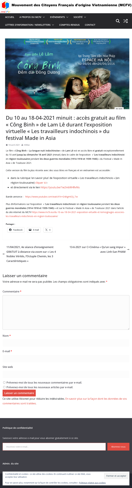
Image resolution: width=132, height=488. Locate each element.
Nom (7, 335)
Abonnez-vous (118, 446)
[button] (43, 17)
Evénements (57, 17)
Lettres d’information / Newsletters (28, 24)
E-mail (7, 351)
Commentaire (12, 291)
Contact (90, 24)
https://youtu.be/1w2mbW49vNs (60, 187)
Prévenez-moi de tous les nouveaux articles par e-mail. (39, 387)
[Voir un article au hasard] (125, 21)
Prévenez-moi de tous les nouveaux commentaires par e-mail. (44, 382)
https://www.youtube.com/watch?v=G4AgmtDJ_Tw (51, 196)
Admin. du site (11, 463)
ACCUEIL (9, 17)
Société (78, 17)
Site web (8, 367)
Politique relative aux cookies (92, 482)
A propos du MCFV (30, 17)
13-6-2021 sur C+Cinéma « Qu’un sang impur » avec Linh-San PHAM (98, 249)
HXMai (27, 145)
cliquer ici (40, 182)
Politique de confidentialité (18, 427)
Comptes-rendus (69, 24)
